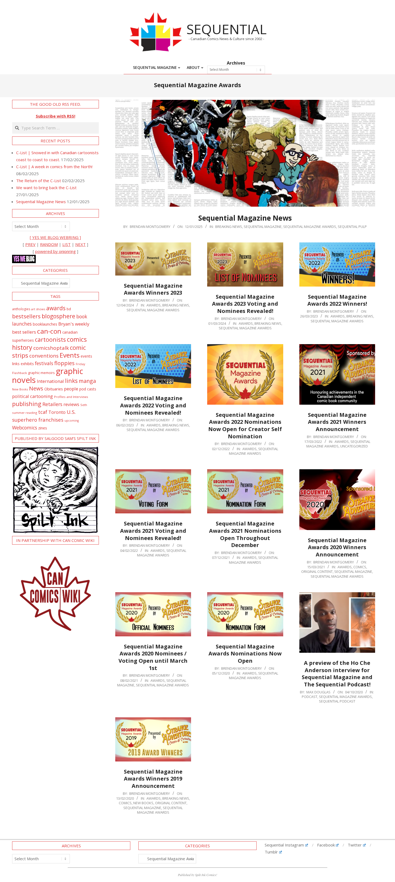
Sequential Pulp (352, 226)
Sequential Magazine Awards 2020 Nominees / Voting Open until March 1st (153, 657)
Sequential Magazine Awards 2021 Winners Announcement (337, 422)
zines (42, 428)
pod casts (87, 388)
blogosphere (58, 316)
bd (69, 308)
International (50, 381)
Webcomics (24, 427)
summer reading (24, 413)
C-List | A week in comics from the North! (54, 166)
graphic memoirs (41, 372)
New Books (143, 802)
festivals (44, 363)
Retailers (52, 404)
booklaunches (45, 324)
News (36, 388)
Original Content (317, 571)
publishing (26, 404)
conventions (44, 355)
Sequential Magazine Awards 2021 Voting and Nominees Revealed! (153, 530)
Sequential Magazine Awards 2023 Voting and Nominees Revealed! (245, 304)
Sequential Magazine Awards (309, 226)
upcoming (71, 420)
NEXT (80, 244)
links (71, 380)
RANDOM (49, 244)
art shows (38, 309)
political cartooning (32, 396)
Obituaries (53, 388)
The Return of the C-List (38, 180)
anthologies (21, 309)
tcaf (42, 412)
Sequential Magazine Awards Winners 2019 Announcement (153, 778)
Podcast (309, 696)
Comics (359, 567)
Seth (83, 405)
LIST (66, 244)
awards (56, 308)
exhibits (27, 363)
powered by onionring (55, 251)
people (71, 389)
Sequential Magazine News (245, 218)
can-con (49, 331)
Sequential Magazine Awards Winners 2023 (153, 289)
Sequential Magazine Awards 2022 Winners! (337, 300)
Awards (153, 305)
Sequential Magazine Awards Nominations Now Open (245, 653)
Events (70, 355)
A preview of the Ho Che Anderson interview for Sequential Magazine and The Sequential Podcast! (337, 673)
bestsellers (26, 316)
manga (87, 380)
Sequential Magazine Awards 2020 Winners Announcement (337, 547)
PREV (30, 244)
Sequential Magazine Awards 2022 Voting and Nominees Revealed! (153, 405)
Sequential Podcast (337, 701)
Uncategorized (354, 446)
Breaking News (228, 226)
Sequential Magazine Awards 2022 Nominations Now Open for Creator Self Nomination (245, 425)
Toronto (57, 412)
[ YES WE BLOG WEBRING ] (55, 237)
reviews (71, 404)
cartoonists (50, 339)
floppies (64, 363)
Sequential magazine (263, 226)
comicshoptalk (51, 347)
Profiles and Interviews (71, 397)
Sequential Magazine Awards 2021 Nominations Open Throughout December (245, 534)
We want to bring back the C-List (46, 187)
